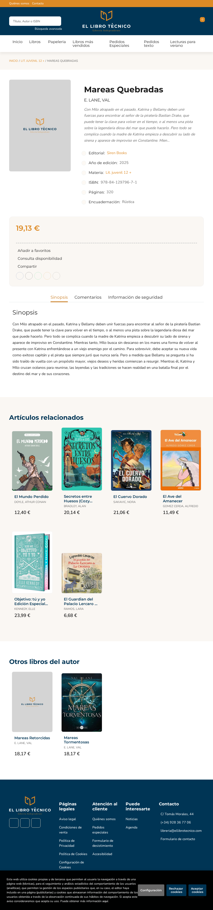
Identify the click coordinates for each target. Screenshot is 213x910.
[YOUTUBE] (36, 823)
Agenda (131, 827)
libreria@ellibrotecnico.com (181, 830)
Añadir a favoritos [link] (34, 250)
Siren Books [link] (117, 152)
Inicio (13, 61)
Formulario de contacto (178, 839)
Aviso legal (67, 819)
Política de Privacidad (67, 843)
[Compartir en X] (29, 276)
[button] (201, 21)
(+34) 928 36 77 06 (176, 822)
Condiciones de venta (70, 830)
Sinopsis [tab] (59, 297)
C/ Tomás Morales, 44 (177, 814)
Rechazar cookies (176, 890)
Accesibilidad (102, 854)
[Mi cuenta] (203, 21)
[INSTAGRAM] (25, 823)
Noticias (132, 819)
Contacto (38, 3)
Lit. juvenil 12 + (32, 61)
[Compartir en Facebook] (20, 276)
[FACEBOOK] (14, 823)
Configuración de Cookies (71, 865)
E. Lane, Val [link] (97, 100)
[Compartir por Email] (47, 276)
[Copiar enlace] (56, 276)
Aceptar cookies (197, 890)
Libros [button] (35, 42)
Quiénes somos (19, 3)
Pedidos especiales (100, 830)
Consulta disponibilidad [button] (40, 258)
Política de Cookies (73, 854)
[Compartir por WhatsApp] (38, 276)
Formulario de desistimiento (102, 843)
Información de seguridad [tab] (135, 297)
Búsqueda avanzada (48, 29)
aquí (105, 901)
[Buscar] (54, 21)
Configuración (151, 890)
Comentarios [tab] (88, 297)
